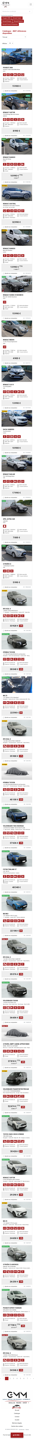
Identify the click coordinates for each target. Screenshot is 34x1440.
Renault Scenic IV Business (10, 24)
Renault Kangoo (7, 21)
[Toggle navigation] (30, 4)
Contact (17, 1416)
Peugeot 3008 (6, 18)
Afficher (4, 43)
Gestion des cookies (17, 1426)
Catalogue (17, 1413)
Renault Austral (18, 21)
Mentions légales (17, 1423)
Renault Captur (17, 18)
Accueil (17, 1410)
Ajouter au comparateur (11, 90)
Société (17, 1420)
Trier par (4, 37)
